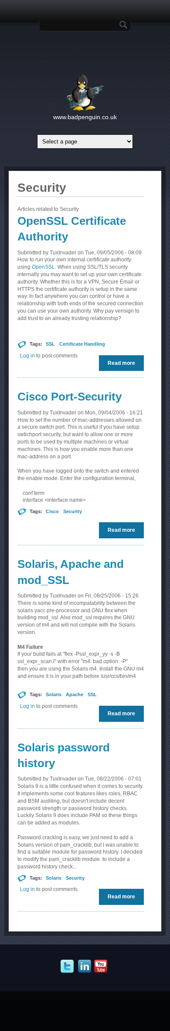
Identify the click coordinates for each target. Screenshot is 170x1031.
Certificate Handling (82, 344)
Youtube (102, 967)
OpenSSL (43, 267)
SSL (50, 344)
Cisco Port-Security (69, 396)
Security (72, 511)
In (86, 967)
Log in (27, 356)
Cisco (52, 511)
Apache (74, 694)
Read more (123, 365)
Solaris (53, 694)
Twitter (68, 967)
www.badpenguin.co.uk (85, 116)
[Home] (85, 109)
